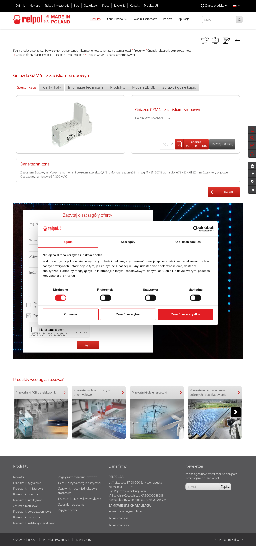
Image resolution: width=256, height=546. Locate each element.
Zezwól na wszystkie (185, 314)
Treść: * (33, 272)
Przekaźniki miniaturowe (28, 488)
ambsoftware (235, 539)
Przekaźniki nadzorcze (26, 517)
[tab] (27, 87)
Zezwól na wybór (128, 314)
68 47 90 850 (121, 525)
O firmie (20, 5)
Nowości (35, 5)
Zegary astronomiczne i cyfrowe (77, 477)
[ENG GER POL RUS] (167, 144)
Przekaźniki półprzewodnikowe (32, 511)
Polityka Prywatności (56, 539)
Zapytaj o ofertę (222, 143)
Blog (76, 5)
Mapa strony (83, 539)
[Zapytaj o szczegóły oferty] (226, 40)
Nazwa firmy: (37, 240)
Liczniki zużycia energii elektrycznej (79, 483)
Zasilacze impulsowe (25, 506)
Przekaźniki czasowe (25, 494)
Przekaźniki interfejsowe (27, 500)
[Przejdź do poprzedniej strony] (237, 40)
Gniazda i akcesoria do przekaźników (169, 50)
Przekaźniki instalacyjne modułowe (34, 523)
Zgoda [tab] (68, 242)
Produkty (139, 50)
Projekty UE (151, 5)
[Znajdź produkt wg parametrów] (215, 40)
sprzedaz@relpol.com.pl (131, 511)
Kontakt (134, 5)
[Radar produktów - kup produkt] (204, 40)
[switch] (105, 298)
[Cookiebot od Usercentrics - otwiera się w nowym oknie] (196, 229)
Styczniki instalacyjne (71, 504)
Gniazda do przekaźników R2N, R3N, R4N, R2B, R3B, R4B (50, 54)
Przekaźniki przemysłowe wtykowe (79, 498)
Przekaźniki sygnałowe (27, 483)
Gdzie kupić (91, 5)
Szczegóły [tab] (128, 242)
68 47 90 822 (120, 518)
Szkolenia (119, 5)
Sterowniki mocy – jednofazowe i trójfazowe (78, 491)
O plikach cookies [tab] (188, 242)
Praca (105, 5)
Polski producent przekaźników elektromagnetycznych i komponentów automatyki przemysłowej (72, 50)
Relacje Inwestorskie (57, 5)
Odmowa (70, 314)
